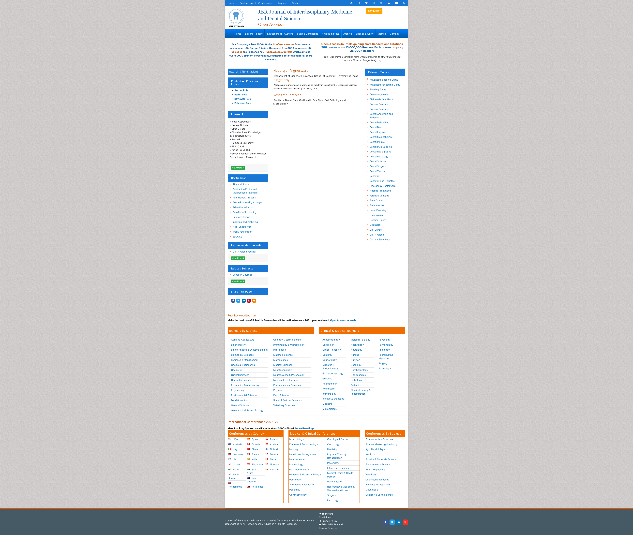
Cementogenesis (379, 94)
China (254, 449)
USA (235, 439)
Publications (246, 3)
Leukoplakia (376, 215)
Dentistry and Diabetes (382, 180)
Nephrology (357, 344)
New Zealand (251, 480)
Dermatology (329, 359)
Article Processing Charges (248, 202)
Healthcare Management (302, 454)
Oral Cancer (376, 229)
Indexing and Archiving (245, 222)
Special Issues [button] (364, 33)
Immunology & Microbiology (288, 344)
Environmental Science (377, 464)
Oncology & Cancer (337, 439)
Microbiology (329, 408)
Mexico (273, 459)
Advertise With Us (243, 207)
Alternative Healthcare (301, 484)
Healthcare (328, 388)
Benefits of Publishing (244, 212)
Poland (273, 439)
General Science (240, 405)
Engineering (237, 390)
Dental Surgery (378, 166)
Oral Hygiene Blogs (380, 239)
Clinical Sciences (240, 374)
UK (234, 459)
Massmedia (371, 489)
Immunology (329, 393)
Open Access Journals (279, 51)
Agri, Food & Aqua (375, 449)
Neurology (356, 349)
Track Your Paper (242, 231)
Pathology (356, 380)
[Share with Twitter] (238, 301)
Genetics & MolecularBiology (305, 474)
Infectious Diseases (333, 398)
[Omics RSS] (381, 3)
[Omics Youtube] (397, 3)
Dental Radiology (379, 156)
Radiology (384, 349)
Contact (296, 3)
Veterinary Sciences (284, 405)
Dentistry (374, 176)
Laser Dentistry (378, 210)
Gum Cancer (376, 200)
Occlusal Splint (378, 220)
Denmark (274, 454)
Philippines (257, 486)
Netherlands (235, 486)
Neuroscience (296, 459)
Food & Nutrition (240, 400)
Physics (277, 390)
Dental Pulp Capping (381, 146)
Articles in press (330, 33)
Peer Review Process (244, 197)
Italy (235, 449)
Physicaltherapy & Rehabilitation (361, 392)
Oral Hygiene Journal (244, 251)
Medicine (327, 403)
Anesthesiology (331, 339)
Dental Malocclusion (381, 136)
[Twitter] (392, 522)
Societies (236, 51)
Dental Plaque (377, 141)
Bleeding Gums (378, 89)
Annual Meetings (304, 428)
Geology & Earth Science (287, 339)
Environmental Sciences (244, 395)
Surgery (383, 363)
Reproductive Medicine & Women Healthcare (341, 488)
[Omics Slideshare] (389, 3)
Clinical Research (331, 349)
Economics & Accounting (245, 385)
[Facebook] (385, 522)
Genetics (327, 378)
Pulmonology (386, 344)
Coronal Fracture (379, 104)
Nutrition (355, 359)
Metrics (382, 33)
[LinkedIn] (398, 522)
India (254, 459)
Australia (237, 444)
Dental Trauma (377, 171)
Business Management (378, 484)
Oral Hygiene (377, 234)
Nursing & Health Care (285, 380)
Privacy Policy (329, 521)
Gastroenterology (299, 469)
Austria (273, 444)
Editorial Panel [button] (253, 33)
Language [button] (374, 10)
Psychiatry (384, 339)
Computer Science (241, 380)
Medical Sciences (282, 364)
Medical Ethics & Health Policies (340, 475)
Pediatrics (356, 385)
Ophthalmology (359, 370)
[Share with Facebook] (233, 301)
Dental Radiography (380, 151)
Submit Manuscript (307, 33)
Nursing (355, 354)
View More (237, 167)
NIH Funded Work (242, 226)
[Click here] (352, 3)
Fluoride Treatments (381, 190)
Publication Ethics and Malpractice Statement (245, 191)
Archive (347, 33)
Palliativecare (334, 481)
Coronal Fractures (379, 109)
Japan (236, 464)
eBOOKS (237, 236)
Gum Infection (377, 205)
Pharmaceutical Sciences (287, 385)
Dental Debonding (379, 122)
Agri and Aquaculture (242, 339)
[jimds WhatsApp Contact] (404, 3)
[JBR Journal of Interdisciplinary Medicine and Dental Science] (236, 15)
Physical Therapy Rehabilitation (336, 456)
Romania (274, 469)
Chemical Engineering (243, 364)
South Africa (252, 471)
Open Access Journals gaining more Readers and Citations (362, 44)
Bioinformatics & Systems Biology (249, 349)
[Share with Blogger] (254, 301)
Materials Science (283, 354)
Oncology (356, 364)
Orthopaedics (358, 374)
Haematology (329, 383)
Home (231, 3)
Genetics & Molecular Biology (247, 410)
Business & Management (244, 359)
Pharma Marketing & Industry (381, 444)
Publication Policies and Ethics (246, 82)
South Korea (234, 476)
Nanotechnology (282, 370)
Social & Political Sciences (287, 400)
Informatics (279, 349)
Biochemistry (238, 344)
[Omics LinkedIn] (374, 3)
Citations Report (241, 217)
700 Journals (330, 47)
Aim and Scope (241, 184)
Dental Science (378, 161)
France (255, 454)
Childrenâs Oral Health (382, 99)
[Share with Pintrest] (249, 301)
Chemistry (236, 370)
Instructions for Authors (280, 33)
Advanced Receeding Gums (385, 84)
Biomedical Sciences (242, 354)
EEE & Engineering (375, 469)
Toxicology (385, 368)
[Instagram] (405, 522)
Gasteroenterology (332, 373)
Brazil (235, 469)
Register (282, 3)
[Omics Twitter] (366, 3)
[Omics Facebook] (359, 3)
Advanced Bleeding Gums (384, 79)
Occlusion (375, 224)
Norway (274, 464)
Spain (254, 439)
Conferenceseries (283, 44)
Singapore (257, 464)
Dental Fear (376, 127)
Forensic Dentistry (379, 195)
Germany (237, 454)
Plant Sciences (281, 395)
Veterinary (371, 474)
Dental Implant (377, 132)
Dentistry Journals (243, 274)
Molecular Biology (360, 339)
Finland (273, 449)
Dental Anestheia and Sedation (381, 115)
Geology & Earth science (379, 494)
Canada (255, 444)
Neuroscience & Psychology (288, 374)
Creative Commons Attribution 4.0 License (290, 520)
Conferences (265, 3)
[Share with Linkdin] (244, 301)
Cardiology (328, 344)
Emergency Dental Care (382, 185)
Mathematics (280, 359)
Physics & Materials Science (380, 459)
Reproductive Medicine (386, 356)
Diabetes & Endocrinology (330, 366)
